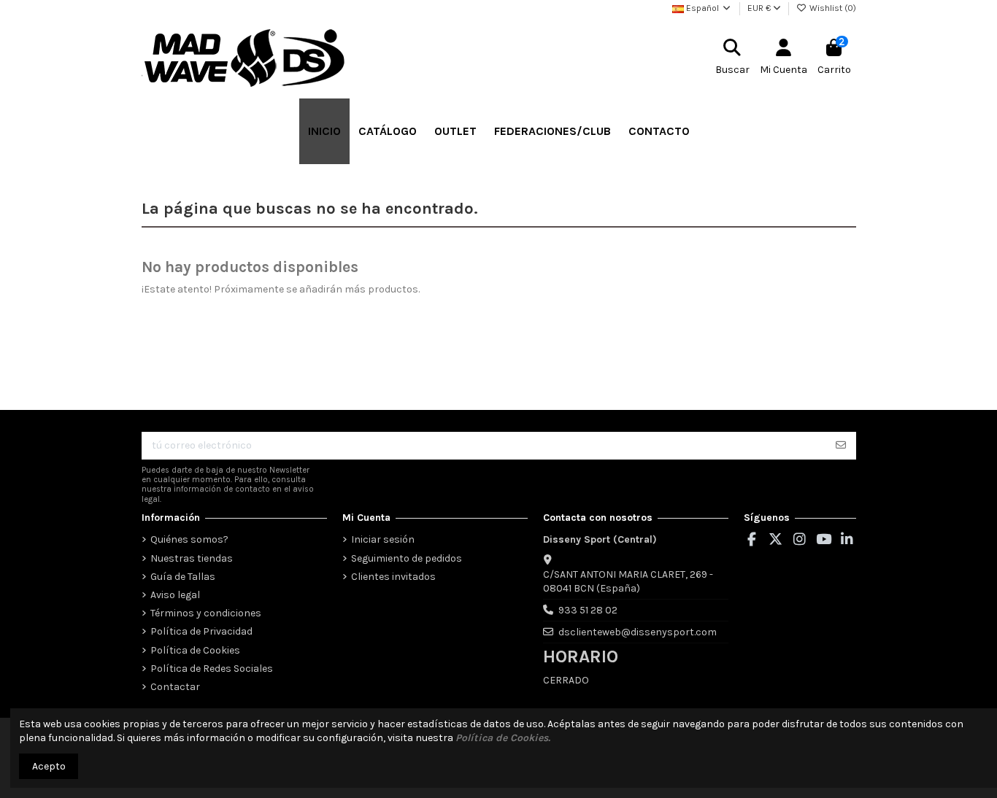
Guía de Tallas (182, 576)
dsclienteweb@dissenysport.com (637, 632)
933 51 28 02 (587, 610)
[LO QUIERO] (840, 446)
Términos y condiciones (205, 613)
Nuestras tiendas (191, 558)
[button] (388, 131)
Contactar (175, 687)
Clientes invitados (393, 576)
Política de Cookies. (502, 738)
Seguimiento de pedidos (406, 558)
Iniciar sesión (383, 539)
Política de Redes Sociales (211, 668)
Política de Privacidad (201, 631)
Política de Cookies (195, 650)
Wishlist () (831, 8)
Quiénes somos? (189, 539)
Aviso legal (175, 595)
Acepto (49, 766)
